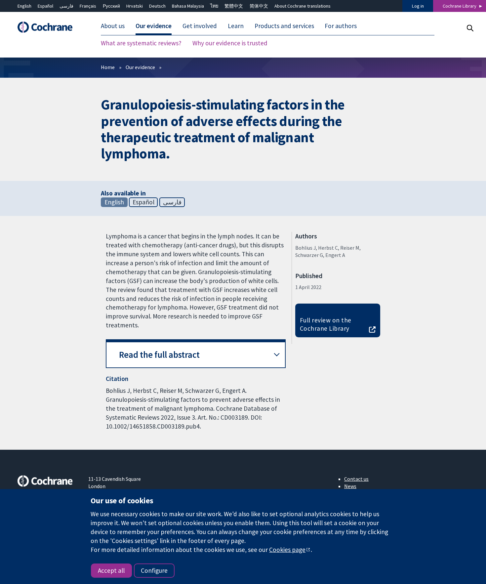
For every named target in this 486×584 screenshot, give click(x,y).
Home (108, 67)
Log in (418, 6)
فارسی (66, 6)
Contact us (356, 479)
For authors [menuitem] (341, 26)
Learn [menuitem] (236, 26)
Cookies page (287, 550)
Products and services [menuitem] (284, 26)
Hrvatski (134, 6)
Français (88, 6)
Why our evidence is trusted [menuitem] (229, 43)
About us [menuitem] (113, 26)
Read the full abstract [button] (159, 354)
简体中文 (259, 6)
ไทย (214, 6)
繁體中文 (233, 6)
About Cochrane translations (302, 6)
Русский (111, 6)
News (350, 486)
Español (45, 6)
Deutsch (157, 6)
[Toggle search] (470, 28)
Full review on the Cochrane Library (325, 324)
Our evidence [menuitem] (154, 26)
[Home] (48, 27)
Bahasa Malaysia (188, 6)
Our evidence (140, 67)
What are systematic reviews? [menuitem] (141, 43)
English (24, 6)
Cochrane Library (459, 6)
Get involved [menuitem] (199, 26)
